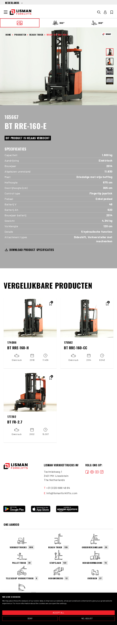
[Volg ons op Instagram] (102, 472)
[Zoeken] (99, 12)
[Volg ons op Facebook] (87, 472)
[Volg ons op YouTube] (97, 472)
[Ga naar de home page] (20, 12)
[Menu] (5, 12)
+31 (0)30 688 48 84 (58, 487)
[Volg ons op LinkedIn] (92, 472)
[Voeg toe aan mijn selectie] (50, 304)
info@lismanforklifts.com (61, 493)
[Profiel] (105, 12)
